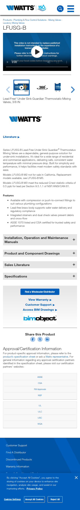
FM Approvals (40, 389)
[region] (40, 491)
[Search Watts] (60, 8)
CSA (40, 383)
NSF (40, 395)
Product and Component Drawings (32, 253)
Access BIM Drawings (38, 309)
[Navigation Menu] (70, 8)
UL (40, 405)
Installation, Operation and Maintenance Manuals (36, 240)
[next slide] (69, 87)
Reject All (55, 499)
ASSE (40, 377)
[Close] (76, 477)
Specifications (15, 276)
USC (40, 417)
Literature (10, 136)
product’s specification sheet (19, 356)
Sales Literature (17, 265)
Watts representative (57, 356)
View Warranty (38, 299)
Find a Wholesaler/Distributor (40, 291)
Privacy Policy (35, 488)
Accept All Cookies (34, 499)
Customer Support (38, 304)
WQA (40, 424)
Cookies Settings (12, 499)
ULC (40, 411)
